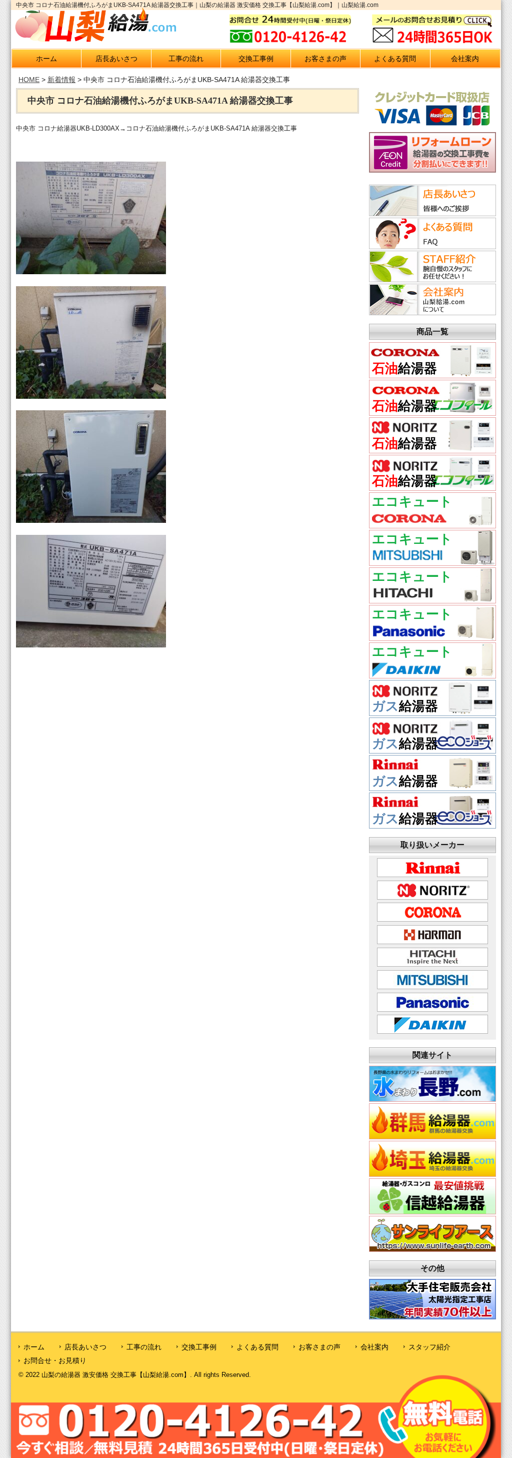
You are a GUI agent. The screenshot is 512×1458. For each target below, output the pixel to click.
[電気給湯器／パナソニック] (433, 637)
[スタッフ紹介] (431, 279)
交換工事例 (256, 59)
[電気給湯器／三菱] (433, 562)
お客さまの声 (325, 59)
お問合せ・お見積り (55, 1360)
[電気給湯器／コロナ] (433, 525)
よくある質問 (395, 59)
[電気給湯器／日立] (433, 600)
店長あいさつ (117, 59)
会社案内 (465, 59)
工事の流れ (186, 59)
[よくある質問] (431, 246)
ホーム (46, 59)
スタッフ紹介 (429, 1347)
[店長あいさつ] (431, 213)
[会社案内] (431, 312)
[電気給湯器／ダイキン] (433, 675)
